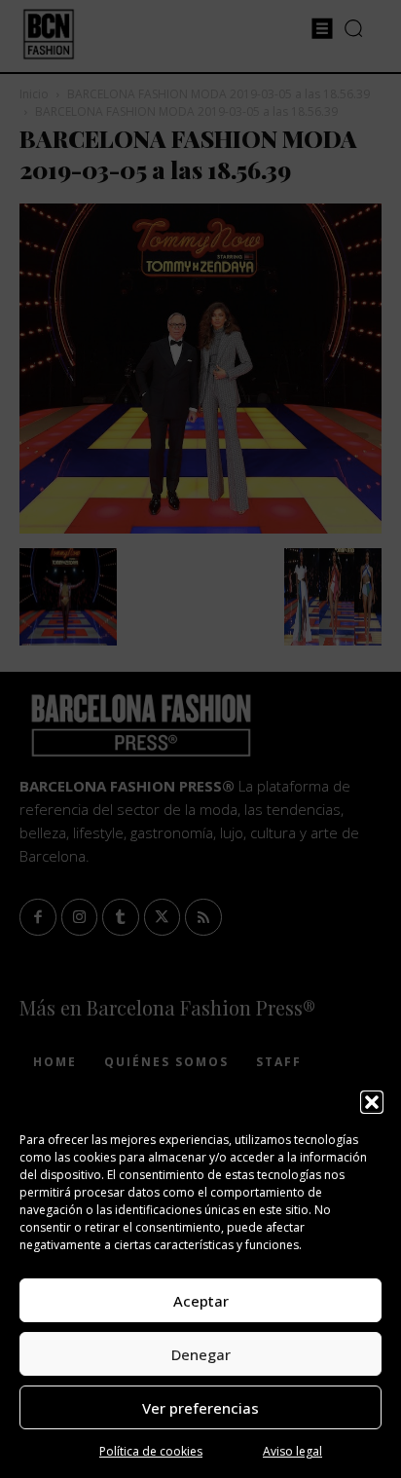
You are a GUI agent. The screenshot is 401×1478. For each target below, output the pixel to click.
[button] (372, 1102)
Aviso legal (292, 1451)
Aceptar (201, 1301)
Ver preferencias (200, 1408)
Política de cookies (150, 1451)
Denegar (201, 1354)
